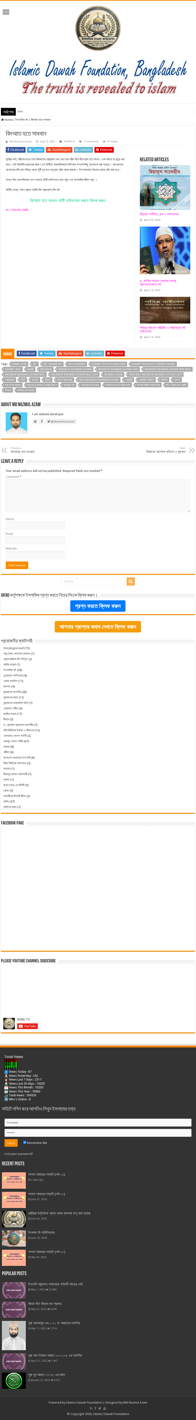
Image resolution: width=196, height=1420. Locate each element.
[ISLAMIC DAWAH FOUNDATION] (98, 27)
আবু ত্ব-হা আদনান (13, 385)
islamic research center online (153, 364)
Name (10, 519)
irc (35, 364)
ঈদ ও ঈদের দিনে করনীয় (176, 385)
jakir (30, 369)
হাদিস (6, 801)
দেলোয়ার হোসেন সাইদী (15, 736)
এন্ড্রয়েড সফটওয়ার (13, 675)
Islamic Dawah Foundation (84, 1402)
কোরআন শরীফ (10, 708)
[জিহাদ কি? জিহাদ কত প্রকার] (14, 1310)
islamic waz (13, 369)
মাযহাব (6, 768)
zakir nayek (146, 379)
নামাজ (6, 746)
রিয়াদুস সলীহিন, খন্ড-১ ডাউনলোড (159, 214)
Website (11, 548)
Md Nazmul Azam (21, 141)
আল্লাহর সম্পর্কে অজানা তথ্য (118, 385)
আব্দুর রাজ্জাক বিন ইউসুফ (15, 659)
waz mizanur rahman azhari (99, 379)
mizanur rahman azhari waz (25, 374)
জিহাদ (6, 719)
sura (35, 379)
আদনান (177, 379)
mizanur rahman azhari (75, 369)
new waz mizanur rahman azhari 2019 (155, 374)
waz (48, 379)
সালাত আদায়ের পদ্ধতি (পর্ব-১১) (46, 1194)
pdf (23, 379)
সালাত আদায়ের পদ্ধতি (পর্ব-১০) (46, 1252)
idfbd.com (19, 364)
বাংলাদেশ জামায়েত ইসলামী (16, 757)
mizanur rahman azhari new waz (168, 369)
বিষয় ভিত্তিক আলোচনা (14, 763)
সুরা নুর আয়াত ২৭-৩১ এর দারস (46, 1375)
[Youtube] (105, 1408)
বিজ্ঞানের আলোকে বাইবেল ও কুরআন (165, 450)
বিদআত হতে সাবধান (26, 390)
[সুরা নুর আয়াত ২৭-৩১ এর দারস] (14, 1381)
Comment (14, 477)
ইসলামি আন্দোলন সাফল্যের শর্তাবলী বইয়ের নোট (55, 1284)
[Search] (131, 581)
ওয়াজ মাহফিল (10, 681)
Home (8, 119)
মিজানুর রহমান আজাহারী (15, 774)
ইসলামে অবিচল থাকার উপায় (148, 385)
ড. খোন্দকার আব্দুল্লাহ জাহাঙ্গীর (18, 725)
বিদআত (8, 390)
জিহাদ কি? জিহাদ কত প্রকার (44, 1304)
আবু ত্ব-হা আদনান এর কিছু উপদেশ (42, 385)
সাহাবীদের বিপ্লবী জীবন (14, 796)
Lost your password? (19, 1154)
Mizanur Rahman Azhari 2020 (118, 369)
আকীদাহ (164, 379)
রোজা (6, 790)
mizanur (46, 369)
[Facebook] (95, 1408)
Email (9, 534)
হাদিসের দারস (9, 807)
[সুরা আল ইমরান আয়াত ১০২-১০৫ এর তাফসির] (14, 1361)
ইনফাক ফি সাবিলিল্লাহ (29, 111)
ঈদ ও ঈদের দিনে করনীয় (17, 210)
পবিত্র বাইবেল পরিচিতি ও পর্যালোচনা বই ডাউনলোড (162, 329)
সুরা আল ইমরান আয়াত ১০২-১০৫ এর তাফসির (55, 1355)
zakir (128, 379)
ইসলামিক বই (21, 119)
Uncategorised (13, 648)
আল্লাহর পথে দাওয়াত (90, 385)
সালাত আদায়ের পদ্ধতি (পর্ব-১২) (46, 1174)
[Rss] (91, 1408)
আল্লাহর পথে (69, 385)
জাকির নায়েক (9, 714)
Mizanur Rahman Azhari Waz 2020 (74, 374)
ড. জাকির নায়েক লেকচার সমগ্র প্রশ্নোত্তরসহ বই (158, 282)
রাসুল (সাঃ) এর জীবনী (13, 785)
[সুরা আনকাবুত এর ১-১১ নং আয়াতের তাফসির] (14, 1335)
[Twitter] (100, 1408)
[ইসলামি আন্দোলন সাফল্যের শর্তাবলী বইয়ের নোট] (14, 1290)
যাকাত (6, 779)
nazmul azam (113, 374)
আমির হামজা (9, 664)
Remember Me (36, 1143)
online (9, 379)
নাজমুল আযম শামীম (13, 741)
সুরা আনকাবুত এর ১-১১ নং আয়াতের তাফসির (54, 1323)
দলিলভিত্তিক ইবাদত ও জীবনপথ (18, 730)
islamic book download (108, 364)
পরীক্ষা (6, 752)
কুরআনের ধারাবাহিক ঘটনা (15, 703)
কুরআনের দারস (10, 697)
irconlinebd (76, 364)
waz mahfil (64, 379)
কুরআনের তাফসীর (12, 692)
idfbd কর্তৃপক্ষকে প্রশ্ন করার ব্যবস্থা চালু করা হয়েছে (59, 1213)
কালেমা (7, 686)
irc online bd (53, 364)
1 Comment (91, 141)
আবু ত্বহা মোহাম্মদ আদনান (16, 653)
